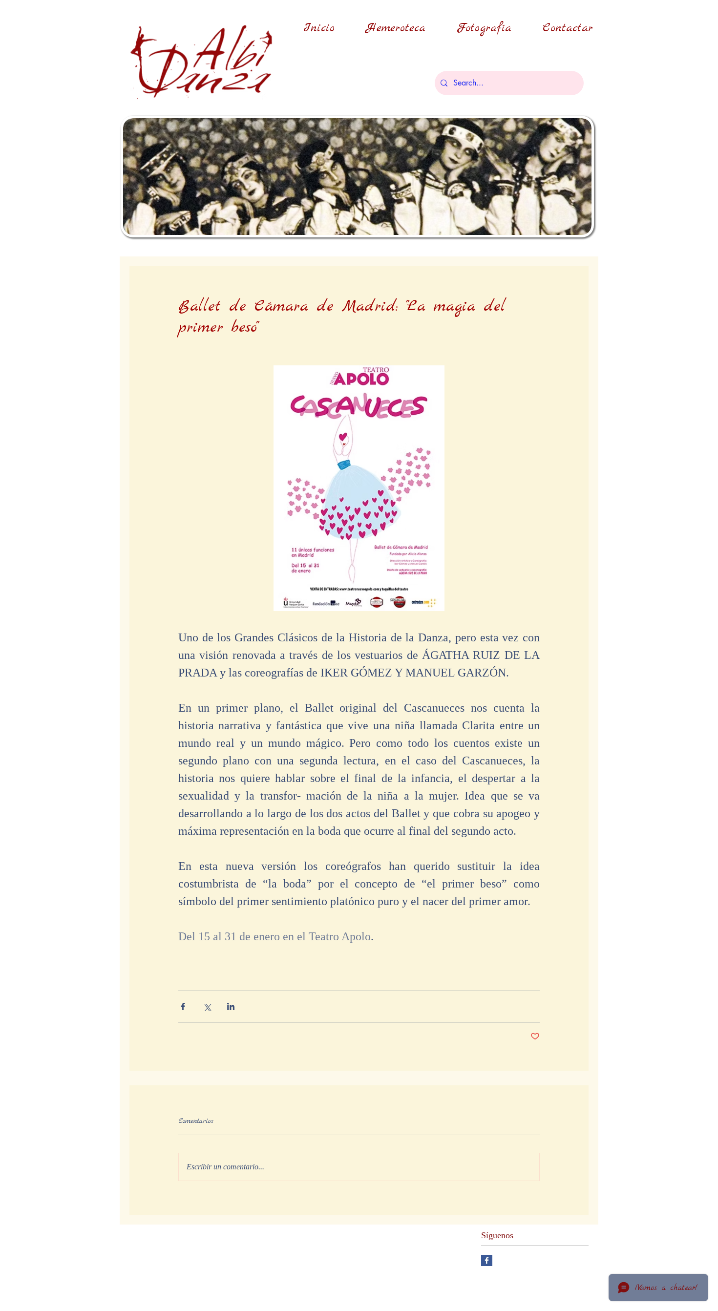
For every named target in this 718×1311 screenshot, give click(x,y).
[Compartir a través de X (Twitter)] (206, 1006)
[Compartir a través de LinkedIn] (230, 1006)
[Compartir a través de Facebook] (183, 1006)
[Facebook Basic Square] (486, 1260)
